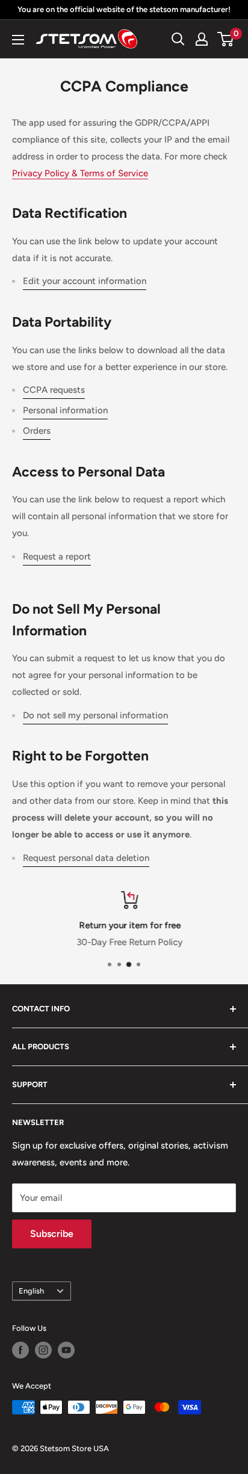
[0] (226, 39)
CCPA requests (54, 389)
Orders (37, 430)
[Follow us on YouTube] (66, 1350)
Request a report (57, 556)
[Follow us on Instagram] (43, 1350)
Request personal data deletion (86, 858)
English (31, 1290)
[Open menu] (18, 40)
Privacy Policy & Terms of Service (80, 173)
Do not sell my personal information (95, 715)
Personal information (65, 410)
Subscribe (51, 1233)
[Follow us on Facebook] (20, 1350)
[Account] (202, 39)
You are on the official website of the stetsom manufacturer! (124, 9)
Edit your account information (84, 281)
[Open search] (178, 39)
